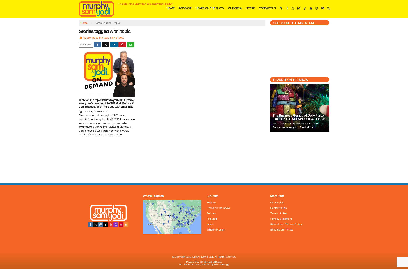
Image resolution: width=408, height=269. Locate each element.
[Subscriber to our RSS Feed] (126, 224)
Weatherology (221, 264)
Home (171, 8)
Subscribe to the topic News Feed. (103, 37)
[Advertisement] (300, 157)
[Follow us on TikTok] (105, 224)
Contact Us (267, 8)
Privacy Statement (281, 218)
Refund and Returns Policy (286, 224)
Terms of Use (278, 213)
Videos (210, 224)
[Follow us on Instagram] (100, 224)
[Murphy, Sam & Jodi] (99, 8)
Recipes (211, 213)
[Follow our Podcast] (115, 224)
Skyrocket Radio (212, 261)
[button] (281, 8)
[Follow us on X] (95, 224)
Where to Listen (216, 229)
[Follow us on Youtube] (110, 224)
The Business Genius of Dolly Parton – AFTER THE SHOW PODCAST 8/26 (299, 117)
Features (212, 218)
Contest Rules (278, 207)
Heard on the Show (210, 8)
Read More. (306, 127)
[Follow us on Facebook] (90, 224)
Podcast (185, 8)
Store (250, 8)
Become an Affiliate (281, 229)
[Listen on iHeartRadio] (121, 224)
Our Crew (235, 8)
